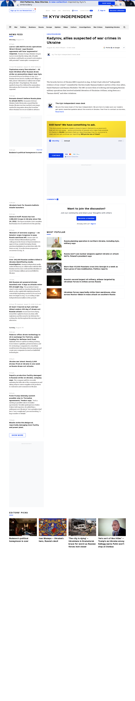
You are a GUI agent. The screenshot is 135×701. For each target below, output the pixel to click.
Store (76, 10)
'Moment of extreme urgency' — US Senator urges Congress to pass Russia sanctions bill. (24, 235)
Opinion (58, 27)
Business (32, 27)
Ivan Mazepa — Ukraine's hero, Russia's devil (51, 539)
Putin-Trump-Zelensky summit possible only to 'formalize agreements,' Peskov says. (22, 398)
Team (54, 10)
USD (120, 141)
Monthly (55, 141)
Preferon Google (113, 47)
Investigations (85, 27)
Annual (67, 141)
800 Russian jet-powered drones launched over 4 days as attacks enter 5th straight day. (25, 284)
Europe (49, 27)
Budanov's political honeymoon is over (25, 152)
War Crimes (97, 27)
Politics (23, 27)
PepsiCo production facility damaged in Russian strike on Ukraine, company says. (25, 377)
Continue (56, 155)
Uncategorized (54, 34)
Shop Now (106, 3)
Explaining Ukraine (112, 27)
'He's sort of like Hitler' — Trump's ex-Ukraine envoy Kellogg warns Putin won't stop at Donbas (111, 542)
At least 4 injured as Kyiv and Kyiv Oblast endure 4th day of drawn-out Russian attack (24, 309)
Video (65, 27)
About (48, 10)
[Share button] (124, 48)
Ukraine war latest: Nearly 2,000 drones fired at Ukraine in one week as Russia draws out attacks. (24, 364)
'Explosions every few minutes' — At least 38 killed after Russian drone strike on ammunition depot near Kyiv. (25, 72)
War (15, 27)
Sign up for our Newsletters (22, 10)
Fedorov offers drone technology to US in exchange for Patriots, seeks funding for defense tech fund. (24, 337)
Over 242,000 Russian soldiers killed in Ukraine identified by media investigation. (25, 262)
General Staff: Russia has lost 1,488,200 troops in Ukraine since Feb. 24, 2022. (25, 219)
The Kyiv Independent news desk (67, 54)
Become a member (86, 218)
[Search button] (124, 27)
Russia (41, 27)
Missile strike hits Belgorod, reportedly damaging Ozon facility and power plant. (24, 425)
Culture (73, 27)
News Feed (16, 34)
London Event (84, 10)
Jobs (59, 10)
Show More (17, 435)
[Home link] (67, 16)
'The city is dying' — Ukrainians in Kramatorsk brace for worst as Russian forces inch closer (82, 542)
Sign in (93, 224)
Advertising (66, 10)
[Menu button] (10, 27)
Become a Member (117, 10)
